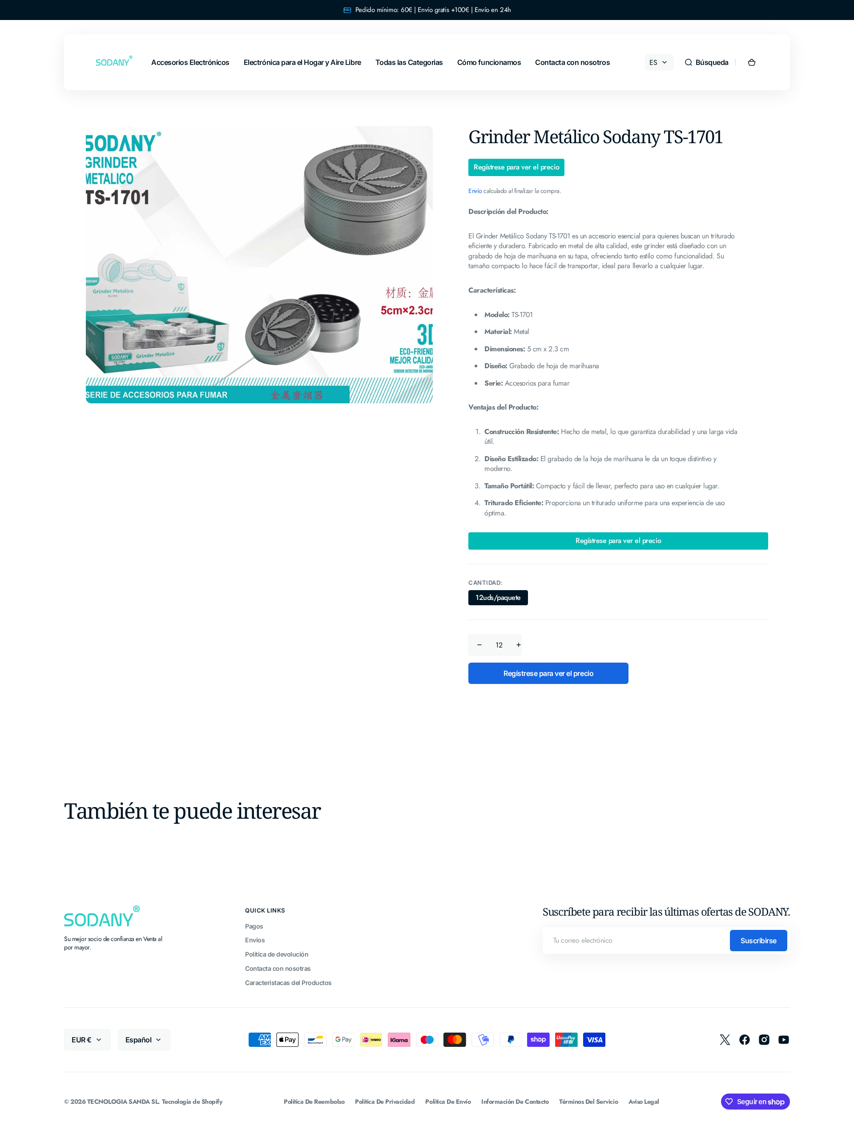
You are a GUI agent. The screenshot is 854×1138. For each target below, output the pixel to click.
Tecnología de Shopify (192, 1102)
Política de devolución (276, 954)
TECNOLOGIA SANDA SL (122, 1102)
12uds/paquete (501, 598)
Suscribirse (759, 940)
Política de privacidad (385, 1102)
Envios (255, 940)
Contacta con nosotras (278, 968)
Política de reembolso (314, 1102)
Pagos (254, 926)
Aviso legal (643, 1102)
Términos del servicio (588, 1102)
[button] (706, 62)
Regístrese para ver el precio (516, 167)
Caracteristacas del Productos (288, 982)
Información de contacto (514, 1102)
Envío (475, 190)
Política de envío (448, 1102)
